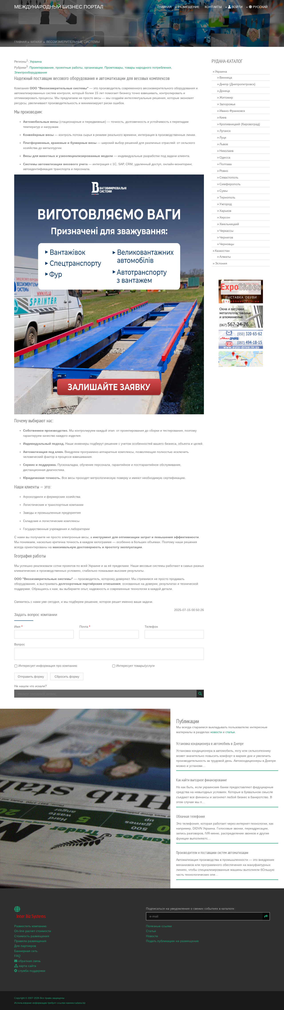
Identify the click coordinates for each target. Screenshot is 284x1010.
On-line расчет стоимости (32, 931)
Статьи (151, 931)
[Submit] (200, 693)
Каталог (36, 42)
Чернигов (226, 237)
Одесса (224, 157)
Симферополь (230, 184)
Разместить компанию (30, 926)
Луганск (225, 131)
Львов (223, 144)
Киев (222, 117)
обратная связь (29, 961)
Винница (225, 77)
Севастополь (228, 177)
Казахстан (222, 250)
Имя (18, 626)
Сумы (223, 190)
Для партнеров (25, 946)
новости (216, 732)
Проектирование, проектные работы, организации (66, 67)
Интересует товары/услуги (135, 665)
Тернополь (227, 197)
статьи (230, 732)
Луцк (222, 137)
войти (237, 7)
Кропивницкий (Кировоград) (239, 124)
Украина (36, 61)
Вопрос (19, 644)
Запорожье (227, 104)
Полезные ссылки (159, 926)
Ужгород (225, 204)
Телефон (151, 626)
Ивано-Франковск (232, 111)
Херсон (224, 217)
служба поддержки (31, 970)
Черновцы (226, 244)
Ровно (223, 171)
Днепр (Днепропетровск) (237, 84)
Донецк (224, 91)
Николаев (226, 151)
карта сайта (27, 966)
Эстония (221, 263)
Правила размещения (30, 941)
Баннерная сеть (25, 951)
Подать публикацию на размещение (172, 941)
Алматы (225, 256)
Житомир (226, 97)
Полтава (225, 164)
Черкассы (226, 230)
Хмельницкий (229, 224)
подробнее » (187, 767)
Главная (165, 7)
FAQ (17, 956)
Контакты (213, 7)
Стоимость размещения (31, 936)
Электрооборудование (30, 72)
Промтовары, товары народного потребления (138, 67)
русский (260, 7)
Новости (152, 936)
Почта (84, 626)
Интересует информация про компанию (47, 665)
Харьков (225, 210)
